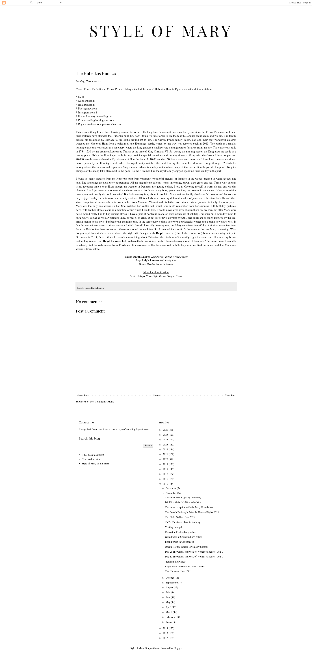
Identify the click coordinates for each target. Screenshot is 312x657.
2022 (166, 449)
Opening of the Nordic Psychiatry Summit (186, 546)
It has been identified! (93, 454)
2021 (166, 454)
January (170, 622)
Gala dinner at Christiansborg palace (183, 536)
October (170, 577)
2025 (166, 434)
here (78, 210)
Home (156, 395)
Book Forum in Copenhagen (179, 541)
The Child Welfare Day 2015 (180, 517)
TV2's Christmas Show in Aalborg (182, 522)
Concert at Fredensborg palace (180, 532)
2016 (166, 479)
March (169, 612)
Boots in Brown (164, 264)
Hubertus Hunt (163, 89)
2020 (166, 459)
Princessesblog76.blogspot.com (96, 120)
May (168, 602)
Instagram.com (86, 112)
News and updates (91, 459)
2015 (166, 484)
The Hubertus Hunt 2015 (177, 571)
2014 (166, 628)
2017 (166, 474)
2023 (166, 444)
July (168, 592)
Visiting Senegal (173, 527)
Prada (87, 287)
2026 (166, 429)
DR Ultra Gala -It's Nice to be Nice (183, 502)
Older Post (230, 395)
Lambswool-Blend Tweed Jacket (169, 256)
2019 (166, 464)
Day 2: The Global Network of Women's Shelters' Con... (194, 551)
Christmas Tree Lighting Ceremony (183, 497)
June (168, 597)
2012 (166, 638)
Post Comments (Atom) (102, 401)
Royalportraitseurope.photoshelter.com (100, 124)
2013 (166, 633)
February (171, 617)
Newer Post (82, 395)
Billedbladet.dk (86, 104)
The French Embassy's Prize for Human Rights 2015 (192, 512)
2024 (166, 439)
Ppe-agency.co (86, 108)
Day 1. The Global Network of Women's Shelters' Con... (194, 556)
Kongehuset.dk (86, 100)
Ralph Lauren (97, 287)
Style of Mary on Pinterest (95, 463)
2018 (166, 469)
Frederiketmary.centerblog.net (95, 116)
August (170, 587)
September (171, 582)
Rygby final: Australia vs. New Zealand (185, 566)
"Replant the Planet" (175, 561)
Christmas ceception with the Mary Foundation (189, 507)
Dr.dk (81, 97)
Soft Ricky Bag (168, 260)
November (171, 493)
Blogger (178, 648)
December (171, 488)
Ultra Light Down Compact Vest (164, 276)
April (169, 607)
